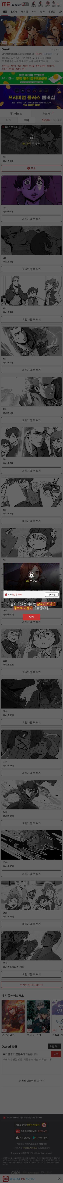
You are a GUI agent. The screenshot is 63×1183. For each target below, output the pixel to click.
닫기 (31, 617)
